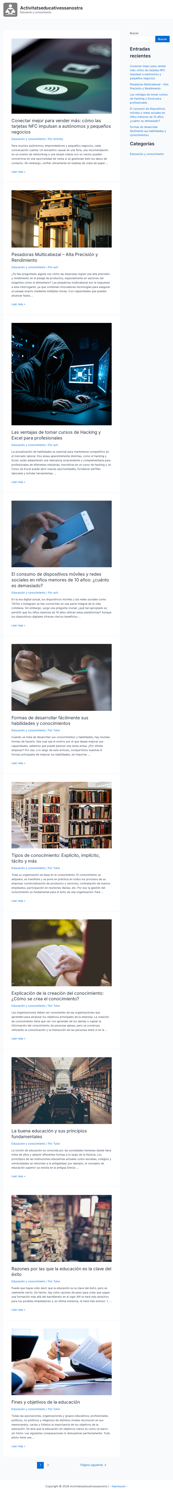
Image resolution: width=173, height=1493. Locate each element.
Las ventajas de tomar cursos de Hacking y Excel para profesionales (149, 98)
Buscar (134, 33)
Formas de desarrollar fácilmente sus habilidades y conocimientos (148, 131)
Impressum (119, 1486)
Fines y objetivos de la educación (45, 1402)
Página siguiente (93, 1465)
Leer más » (18, 171)
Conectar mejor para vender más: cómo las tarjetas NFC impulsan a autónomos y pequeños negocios (61, 126)
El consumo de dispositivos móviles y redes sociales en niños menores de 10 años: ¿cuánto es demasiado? (60, 579)
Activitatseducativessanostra (51, 7)
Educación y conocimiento (28, 139)
